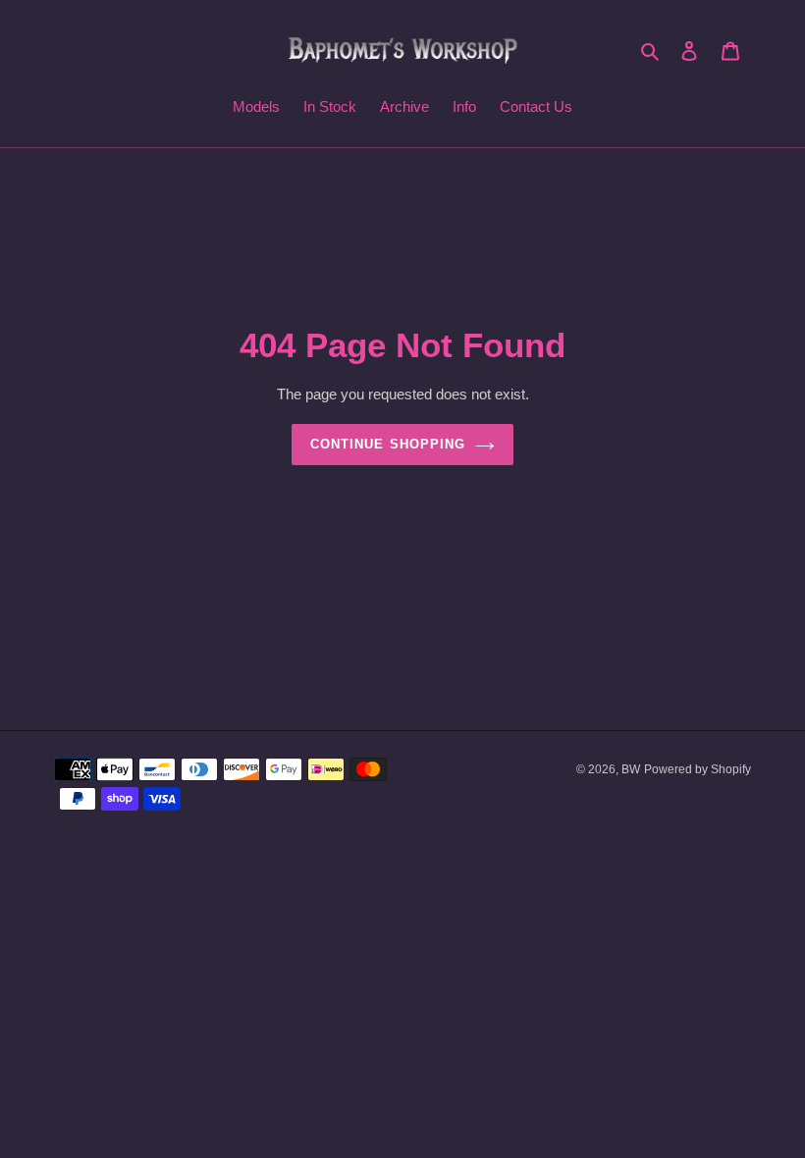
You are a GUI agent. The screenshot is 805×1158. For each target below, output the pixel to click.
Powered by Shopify (697, 769)
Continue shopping (387, 444)
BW (630, 769)
